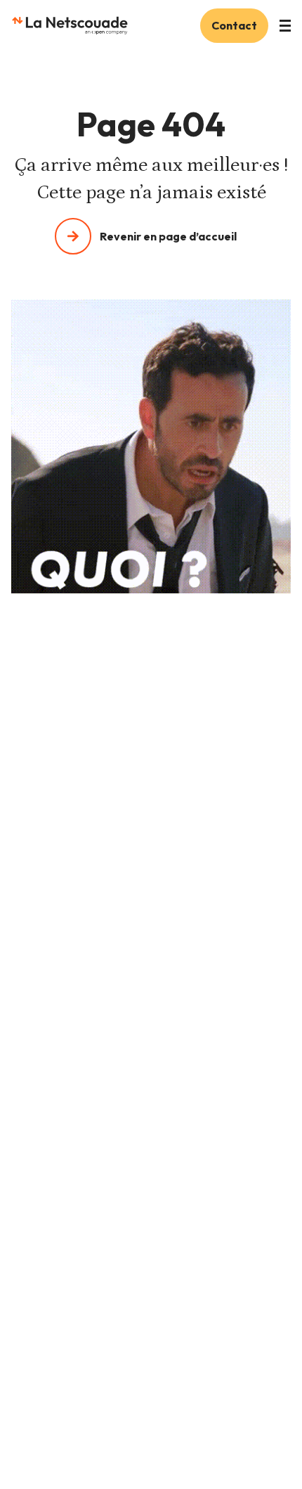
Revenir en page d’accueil (168, 236)
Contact (234, 25)
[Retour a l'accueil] (69, 25)
